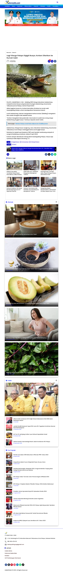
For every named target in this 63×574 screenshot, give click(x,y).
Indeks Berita (8, 551)
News (14, 144)
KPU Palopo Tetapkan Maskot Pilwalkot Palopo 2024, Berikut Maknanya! (33, 484)
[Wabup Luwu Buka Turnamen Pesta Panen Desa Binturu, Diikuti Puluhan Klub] (14, 165)
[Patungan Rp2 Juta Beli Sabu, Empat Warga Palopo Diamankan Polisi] (48, 165)
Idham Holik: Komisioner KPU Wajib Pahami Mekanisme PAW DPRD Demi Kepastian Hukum (33, 419)
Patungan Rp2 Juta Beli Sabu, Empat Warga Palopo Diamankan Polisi (48, 173)
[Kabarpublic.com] (12, 2)
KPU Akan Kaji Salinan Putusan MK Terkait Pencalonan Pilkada (30, 513)
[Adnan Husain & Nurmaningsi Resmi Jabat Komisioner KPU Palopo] (9, 442)
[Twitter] (49, 154)
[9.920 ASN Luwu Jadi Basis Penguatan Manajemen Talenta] (31, 165)
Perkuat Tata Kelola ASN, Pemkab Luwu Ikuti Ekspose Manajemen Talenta (31, 190)
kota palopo (25, 142)
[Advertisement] (31, 37)
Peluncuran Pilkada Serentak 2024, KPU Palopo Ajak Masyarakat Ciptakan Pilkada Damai (34, 505)
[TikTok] (23, 564)
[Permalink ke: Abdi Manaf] (8, 61)
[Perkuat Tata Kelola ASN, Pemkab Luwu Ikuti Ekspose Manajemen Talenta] (31, 182)
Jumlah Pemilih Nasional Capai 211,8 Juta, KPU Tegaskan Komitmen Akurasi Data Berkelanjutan (34, 427)
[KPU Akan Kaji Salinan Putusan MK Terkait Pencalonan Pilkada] (9, 514)
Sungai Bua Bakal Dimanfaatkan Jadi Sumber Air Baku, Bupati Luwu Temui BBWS (48, 190)
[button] (57, 2)
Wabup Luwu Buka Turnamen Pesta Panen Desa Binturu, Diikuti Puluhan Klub (14, 173)
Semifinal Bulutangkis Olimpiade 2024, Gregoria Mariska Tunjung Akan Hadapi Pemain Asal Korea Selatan (33, 469)
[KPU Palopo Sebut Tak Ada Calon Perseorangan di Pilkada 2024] (9, 477)
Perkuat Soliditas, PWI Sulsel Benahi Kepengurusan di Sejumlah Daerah (14, 190)
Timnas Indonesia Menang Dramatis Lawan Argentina (28, 498)
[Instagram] (14, 564)
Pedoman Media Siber (11, 553)
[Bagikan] (55, 61)
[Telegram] (52, 154)
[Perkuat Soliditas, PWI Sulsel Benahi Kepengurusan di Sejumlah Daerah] (14, 182)
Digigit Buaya (16, 142)
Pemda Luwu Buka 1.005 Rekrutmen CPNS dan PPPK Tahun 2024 (30, 455)
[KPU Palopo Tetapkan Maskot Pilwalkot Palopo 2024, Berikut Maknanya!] (9, 485)
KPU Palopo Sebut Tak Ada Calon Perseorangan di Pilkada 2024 (31, 476)
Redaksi (7, 555)
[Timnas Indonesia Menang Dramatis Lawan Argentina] (9, 499)
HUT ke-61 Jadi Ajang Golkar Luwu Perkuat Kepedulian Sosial (30, 434)
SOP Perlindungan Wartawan (13, 558)
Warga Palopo (35, 142)
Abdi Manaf (12, 60)
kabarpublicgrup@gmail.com (15, 544)
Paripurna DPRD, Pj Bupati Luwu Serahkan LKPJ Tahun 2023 (29, 520)
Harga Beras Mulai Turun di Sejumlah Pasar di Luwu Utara (29, 462)
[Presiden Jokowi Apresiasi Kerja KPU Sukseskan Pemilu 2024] (9, 492)
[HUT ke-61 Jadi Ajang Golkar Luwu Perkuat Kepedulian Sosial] (9, 435)
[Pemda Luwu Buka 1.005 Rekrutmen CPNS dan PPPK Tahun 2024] (9, 455)
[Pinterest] (11, 564)
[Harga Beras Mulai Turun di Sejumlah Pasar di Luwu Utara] (9, 463)
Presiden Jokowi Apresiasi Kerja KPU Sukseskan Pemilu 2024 (30, 491)
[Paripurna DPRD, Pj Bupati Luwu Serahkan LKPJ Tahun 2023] (9, 521)
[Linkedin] (17, 564)
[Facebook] (46, 154)
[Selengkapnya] (56, 202)
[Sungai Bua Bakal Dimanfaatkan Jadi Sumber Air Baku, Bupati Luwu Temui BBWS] (48, 182)
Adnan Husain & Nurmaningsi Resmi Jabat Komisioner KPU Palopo (31, 441)
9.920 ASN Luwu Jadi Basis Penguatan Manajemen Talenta (31, 173)
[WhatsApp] (55, 154)
